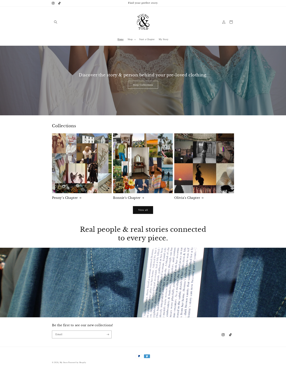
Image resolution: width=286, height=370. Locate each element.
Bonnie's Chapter (127, 198)
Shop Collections (143, 84)
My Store (64, 362)
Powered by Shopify (77, 362)
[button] (55, 22)
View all (143, 210)
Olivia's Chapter (187, 198)
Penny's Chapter (65, 198)
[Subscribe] (107, 334)
